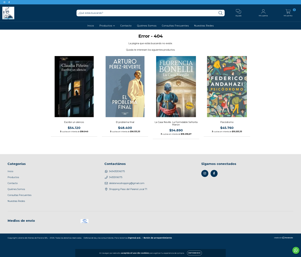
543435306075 (117, 171)
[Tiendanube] (283, 238)
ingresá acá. (134, 238)
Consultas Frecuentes (175, 25)
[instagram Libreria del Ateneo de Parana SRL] (4, 2)
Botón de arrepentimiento (158, 238)
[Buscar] (220, 13)
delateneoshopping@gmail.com (126, 183)
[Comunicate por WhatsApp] (295, 250)
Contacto (126, 25)
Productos (106, 25)
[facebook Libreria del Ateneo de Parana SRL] (9, 2)
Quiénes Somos (146, 25)
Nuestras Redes (204, 25)
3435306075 (115, 177)
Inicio (90, 25)
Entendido (194, 253)
